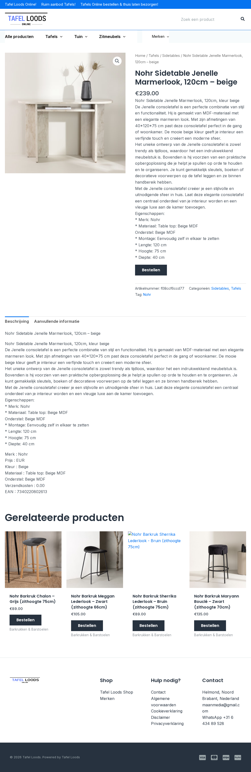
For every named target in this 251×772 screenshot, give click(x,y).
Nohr (147, 294)
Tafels (154, 55)
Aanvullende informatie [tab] (56, 321)
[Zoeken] (243, 19)
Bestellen (151, 270)
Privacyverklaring (167, 723)
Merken (158, 36)
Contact (158, 692)
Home (140, 55)
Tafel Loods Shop (116, 692)
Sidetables (171, 55)
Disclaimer (160, 717)
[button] (166, 36)
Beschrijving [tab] (17, 321)
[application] (60, 36)
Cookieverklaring (166, 711)
